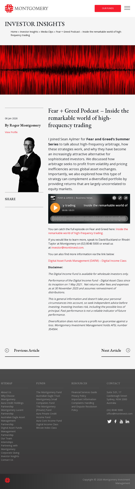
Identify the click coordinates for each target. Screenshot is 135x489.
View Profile (11, 132)
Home (14, 31)
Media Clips (47, 31)
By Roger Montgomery (23, 125)
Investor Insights (29, 31)
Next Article (111, 350)
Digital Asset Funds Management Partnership (11, 431)
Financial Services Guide (84, 392)
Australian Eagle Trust (48, 395)
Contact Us (7, 459)
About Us (6, 392)
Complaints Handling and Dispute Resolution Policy (84, 406)
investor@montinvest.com (67, 247)
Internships (7, 442)
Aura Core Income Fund (49, 420)
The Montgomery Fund (49, 392)
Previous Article (26, 350)
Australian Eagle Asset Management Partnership (13, 421)
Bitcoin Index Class (46, 427)
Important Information (83, 399)
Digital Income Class (47, 424)
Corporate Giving (10, 452)
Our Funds (108, 8)
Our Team (6, 438)
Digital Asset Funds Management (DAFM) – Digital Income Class (87, 261)
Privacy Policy (78, 395)
